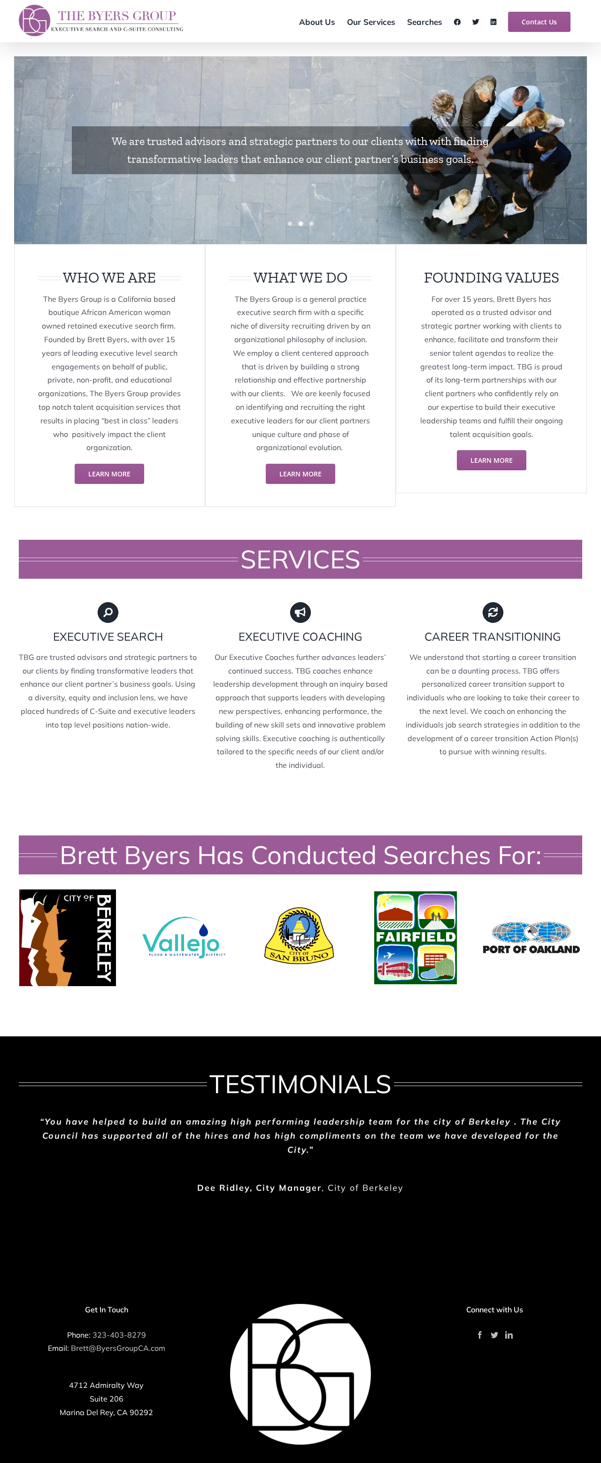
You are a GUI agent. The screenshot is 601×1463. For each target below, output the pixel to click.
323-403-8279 (119, 1335)
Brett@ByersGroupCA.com (118, 1348)
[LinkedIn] (509, 1335)
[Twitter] (494, 1335)
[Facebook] (480, 1335)
